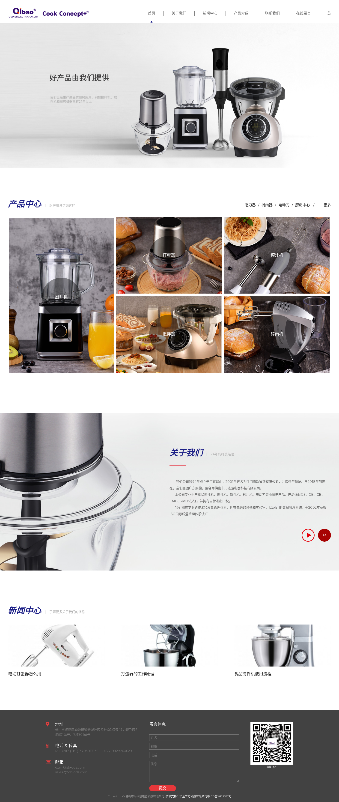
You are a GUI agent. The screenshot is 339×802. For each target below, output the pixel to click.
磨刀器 (250, 205)
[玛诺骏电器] (169, 95)
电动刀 (283, 205)
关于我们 (179, 13)
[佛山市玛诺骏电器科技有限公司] (48, 11)
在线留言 (303, 13)
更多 (327, 205)
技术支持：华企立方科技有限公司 (186, 796)
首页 (151, 13)
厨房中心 (303, 205)
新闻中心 (210, 13)
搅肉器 (267, 205)
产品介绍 (241, 13)
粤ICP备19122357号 (219, 796)
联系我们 (272, 13)
